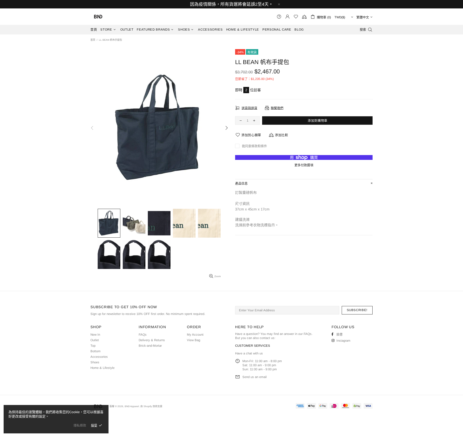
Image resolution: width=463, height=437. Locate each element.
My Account (195, 334)
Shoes (94, 362)
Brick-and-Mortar (150, 345)
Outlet (94, 340)
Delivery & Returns (152, 340)
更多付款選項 (303, 165)
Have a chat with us (249, 353)
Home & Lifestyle (102, 368)
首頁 (92, 40)
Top (92, 345)
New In (95, 334)
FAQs (143, 334)
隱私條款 (80, 425)
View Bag (193, 340)
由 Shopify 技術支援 (151, 406)
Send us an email (254, 377)
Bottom (95, 351)
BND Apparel (98, 16)
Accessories (99, 357)
